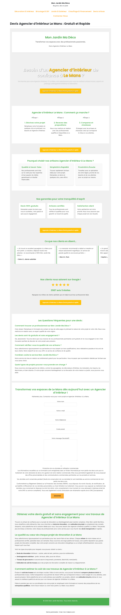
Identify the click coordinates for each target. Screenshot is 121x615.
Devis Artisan (99, 11)
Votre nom (60, 401)
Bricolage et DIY (42, 11)
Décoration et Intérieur (24, 11)
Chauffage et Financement (80, 11)
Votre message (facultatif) (60, 438)
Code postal (60, 429)
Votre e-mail (60, 411)
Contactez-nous (60, 16)
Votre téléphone (60, 420)
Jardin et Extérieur (59, 11)
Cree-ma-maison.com (67, 612)
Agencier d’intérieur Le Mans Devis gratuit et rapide (60, 91)
